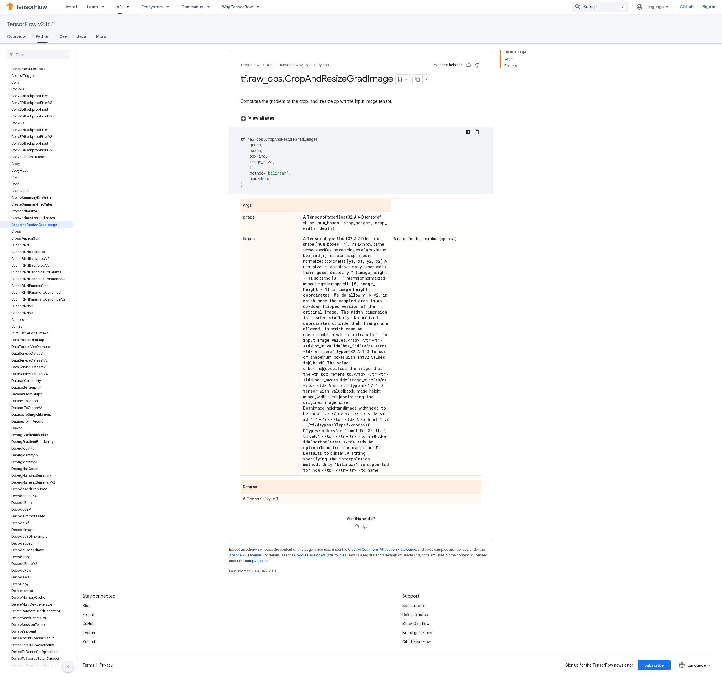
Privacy (106, 665)
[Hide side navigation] (68, 666)
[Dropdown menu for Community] (210, 7)
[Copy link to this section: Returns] (262, 487)
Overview (16, 36)
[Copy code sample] (476, 131)
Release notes (415, 614)
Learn (92, 6)
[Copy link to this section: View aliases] (280, 118)
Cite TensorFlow (416, 641)
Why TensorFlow (237, 6)
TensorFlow (250, 65)
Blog (87, 605)
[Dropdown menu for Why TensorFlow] (259, 7)
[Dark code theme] (467, 131)
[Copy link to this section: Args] (257, 206)
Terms (88, 665)
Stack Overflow (416, 623)
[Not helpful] (477, 65)
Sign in (709, 7)
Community (192, 6)
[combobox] (600, 7)
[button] (361, 118)
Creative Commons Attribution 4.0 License (382, 549)
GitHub (687, 6)
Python (42, 36)
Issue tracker (413, 605)
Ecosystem (152, 6)
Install (71, 6)
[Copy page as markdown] (418, 79)
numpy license (256, 561)
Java (81, 36)
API (119, 6)
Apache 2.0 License (245, 555)
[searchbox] (38, 54)
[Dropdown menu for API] (129, 7)
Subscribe (654, 665)
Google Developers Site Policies (320, 555)
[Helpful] (469, 65)
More (101, 36)
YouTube (91, 641)
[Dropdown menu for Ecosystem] (169, 7)
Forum (88, 614)
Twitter (89, 632)
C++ (63, 36)
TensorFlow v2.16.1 (30, 24)
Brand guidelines (417, 632)
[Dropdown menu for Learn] (104, 7)
